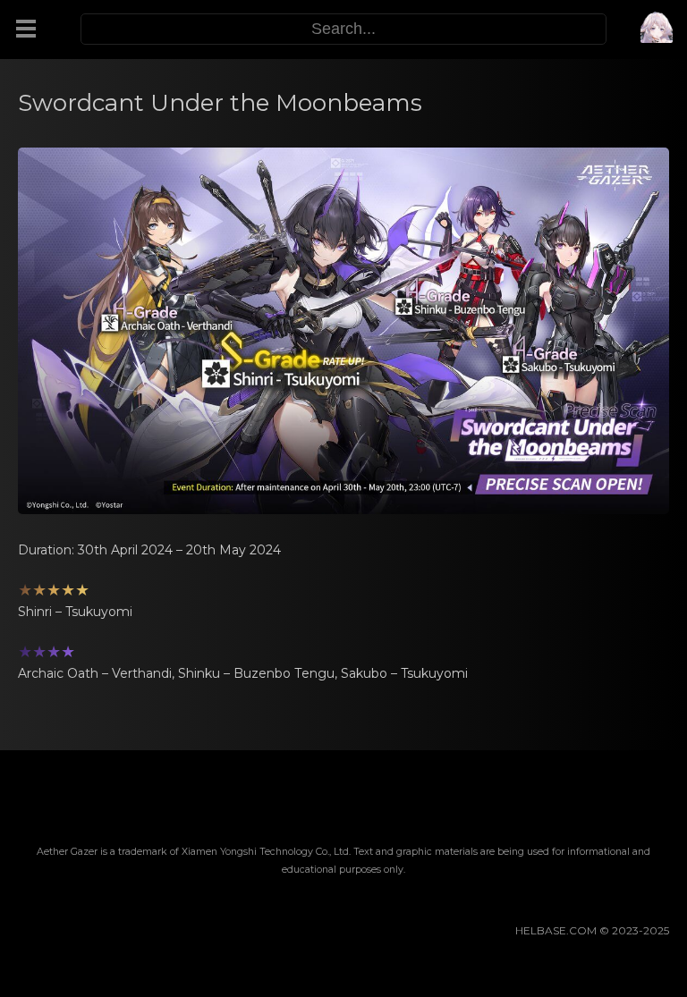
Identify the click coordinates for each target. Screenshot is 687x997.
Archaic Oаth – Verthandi (95, 673)
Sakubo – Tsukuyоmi (404, 673)
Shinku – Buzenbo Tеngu (256, 673)
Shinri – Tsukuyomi (75, 612)
